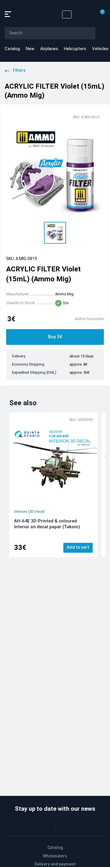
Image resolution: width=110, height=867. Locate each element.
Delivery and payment (55, 864)
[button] (55, 233)
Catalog (12, 48)
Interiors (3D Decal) (29, 512)
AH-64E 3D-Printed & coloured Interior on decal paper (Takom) (47, 523)
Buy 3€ (55, 336)
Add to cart (78, 547)
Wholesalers (55, 856)
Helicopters (75, 48)
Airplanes (49, 48)
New (30, 48)
